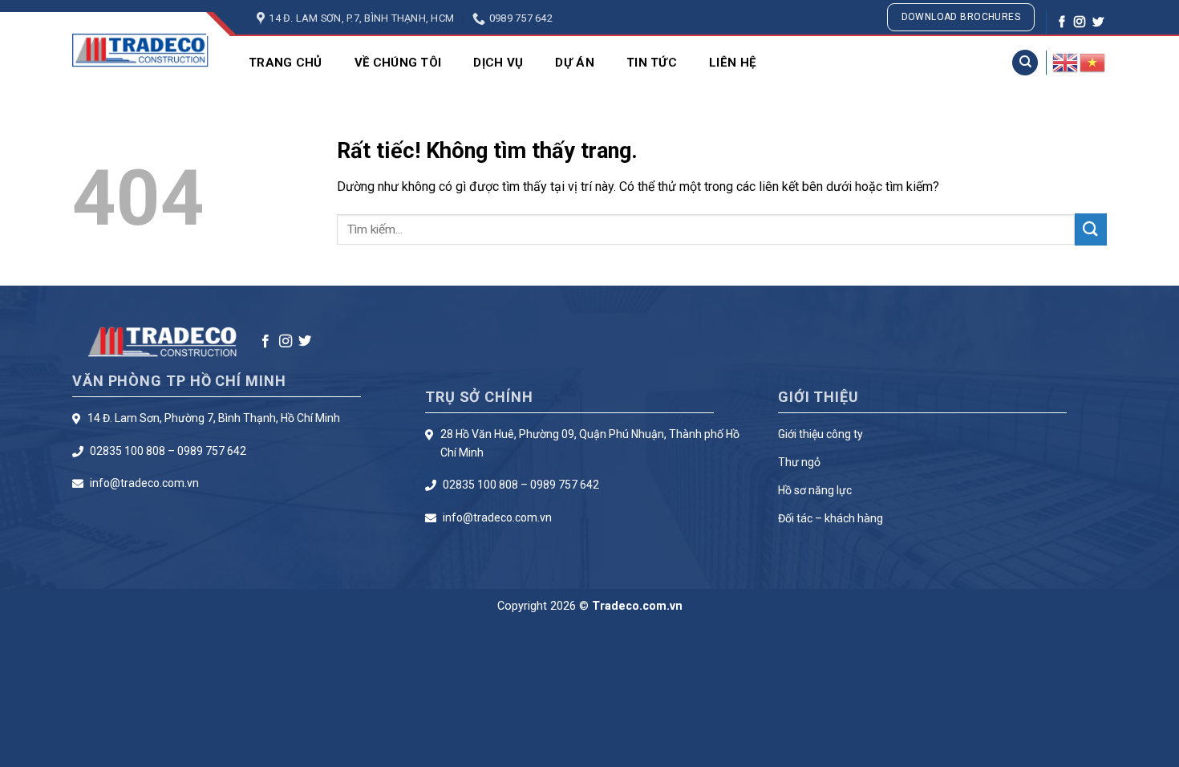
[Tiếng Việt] (1093, 61)
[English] (1066, 61)
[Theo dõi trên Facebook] (1062, 22)
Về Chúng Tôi (398, 62)
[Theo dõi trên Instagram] (1079, 22)
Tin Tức (651, 62)
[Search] (1025, 63)
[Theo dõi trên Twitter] (1098, 22)
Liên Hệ (732, 62)
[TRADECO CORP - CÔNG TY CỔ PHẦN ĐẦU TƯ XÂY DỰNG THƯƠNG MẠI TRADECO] (140, 50)
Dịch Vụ (498, 62)
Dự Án (574, 62)
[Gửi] (1091, 229)
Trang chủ (285, 62)
